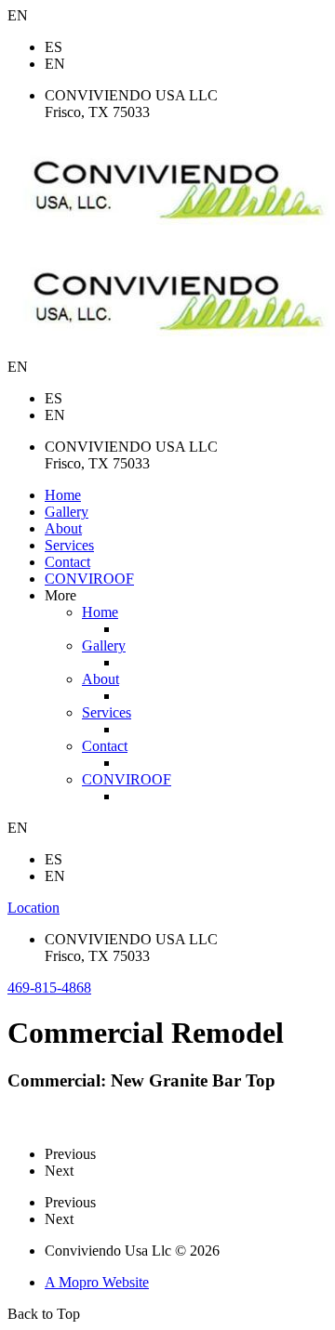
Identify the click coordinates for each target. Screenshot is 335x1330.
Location (33, 907)
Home (63, 495)
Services (69, 545)
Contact (67, 562)
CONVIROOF (89, 578)
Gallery (66, 512)
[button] (49, 987)
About (63, 528)
